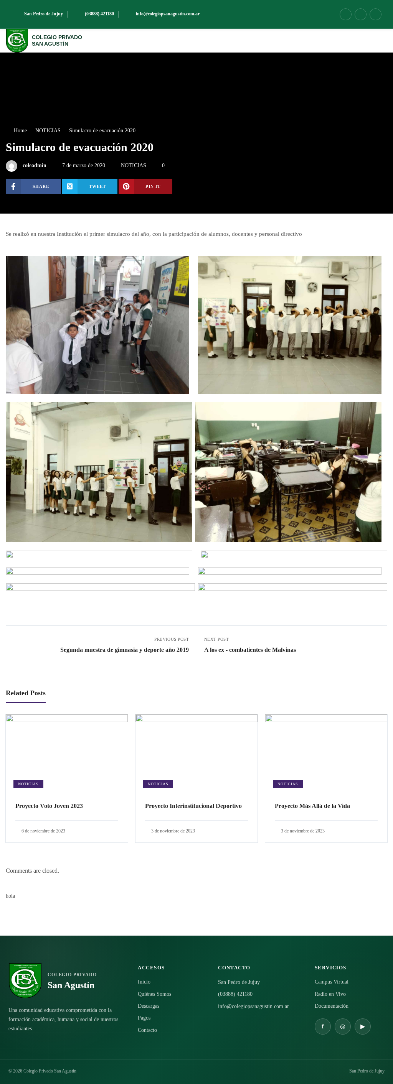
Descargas (148, 1006)
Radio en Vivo (330, 994)
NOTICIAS (133, 165)
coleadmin (34, 165)
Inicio (144, 982)
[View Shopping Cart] (363, 41)
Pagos (144, 1018)
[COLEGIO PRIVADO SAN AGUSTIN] (17, 41)
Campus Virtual (331, 982)
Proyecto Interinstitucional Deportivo (193, 806)
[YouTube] (375, 14)
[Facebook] (346, 14)
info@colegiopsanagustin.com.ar (253, 1006)
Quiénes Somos (154, 994)
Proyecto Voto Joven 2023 (49, 806)
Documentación (331, 1006)
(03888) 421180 (235, 994)
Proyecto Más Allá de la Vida (312, 806)
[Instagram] (361, 14)
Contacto (147, 1030)
